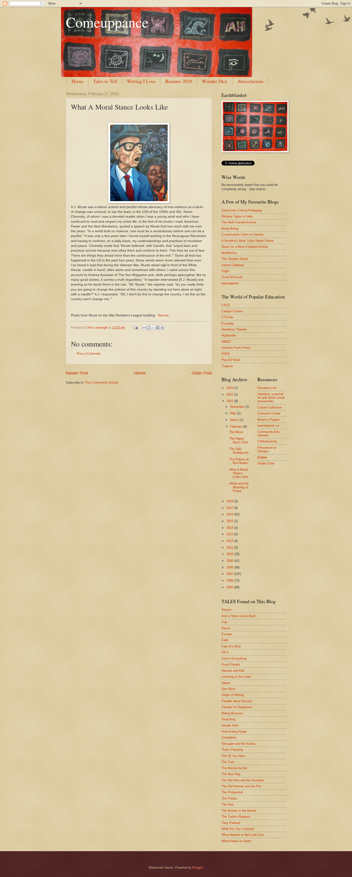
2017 (230, 508)
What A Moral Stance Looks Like (238, 473)
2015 (230, 521)
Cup (224, 622)
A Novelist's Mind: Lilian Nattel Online (247, 241)
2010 (230, 554)
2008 (230, 567)
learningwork (230, 283)
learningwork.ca (268, 425)
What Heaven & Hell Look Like (242, 835)
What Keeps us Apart (236, 841)
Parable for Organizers (237, 707)
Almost (226, 610)
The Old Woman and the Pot (241, 786)
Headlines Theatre (234, 329)
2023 (230, 388)
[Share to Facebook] (157, 327)
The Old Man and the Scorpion (242, 780)
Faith (224, 640)
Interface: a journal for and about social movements (271, 397)
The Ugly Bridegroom (239, 450)
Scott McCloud (231, 277)
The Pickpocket (232, 792)
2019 (230, 501)
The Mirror (236, 432)
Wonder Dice (214, 81)
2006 (230, 580)
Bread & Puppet (268, 419)
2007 (230, 574)
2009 (230, 561)
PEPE (225, 354)
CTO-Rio (227, 317)
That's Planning (232, 749)
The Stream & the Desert (238, 810)
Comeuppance (107, 22)
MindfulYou (229, 253)
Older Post (202, 373)
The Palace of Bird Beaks (239, 461)
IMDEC (226, 341)
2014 (230, 528)
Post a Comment (88, 353)
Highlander (228, 335)
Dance (225, 628)
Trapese (227, 366)
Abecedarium (250, 81)
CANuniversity (267, 441)
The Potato (229, 798)
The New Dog (230, 774)
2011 (230, 547)
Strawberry (228, 737)
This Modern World (234, 259)
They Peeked (230, 823)
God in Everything (233, 658)
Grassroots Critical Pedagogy (241, 210)
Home (77, 81)
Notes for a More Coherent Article (244, 246)
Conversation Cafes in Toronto (242, 234)
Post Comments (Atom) (101, 382)
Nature (226, 683)
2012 (230, 541)
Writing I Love (141, 81)
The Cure (227, 762)
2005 (230, 587)
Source (163, 315)
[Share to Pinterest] (162, 327)
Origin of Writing (232, 695)
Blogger (197, 867)
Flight (225, 271)
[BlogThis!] (148, 327)
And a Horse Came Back (238, 616)
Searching (228, 719)
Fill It (224, 652)
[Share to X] (153, 327)
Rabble (262, 457)
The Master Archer (234, 768)
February (236, 426)
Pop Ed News (230, 360)
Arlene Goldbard (232, 265)
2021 (230, 401)
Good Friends (230, 664)
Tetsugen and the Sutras (238, 743)
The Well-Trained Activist (238, 222)
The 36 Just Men (233, 756)
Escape (226, 634)
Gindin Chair (265, 463)
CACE (225, 305)
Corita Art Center (268, 413)
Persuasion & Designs (266, 449)
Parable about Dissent (236, 701)
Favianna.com (267, 388)
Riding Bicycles (232, 713)
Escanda (227, 323)
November (237, 406)
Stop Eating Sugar (234, 731)
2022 (230, 394)
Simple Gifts (230, 725)
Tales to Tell (105, 81)
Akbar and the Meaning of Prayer (239, 487)
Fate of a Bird (230, 646)
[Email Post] (135, 327)
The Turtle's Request (235, 816)
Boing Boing (229, 228)
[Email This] (144, 327)
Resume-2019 (178, 81)
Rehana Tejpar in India (236, 216)
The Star (227, 804)
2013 (230, 534)
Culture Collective (269, 407)
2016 (230, 514)
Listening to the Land (235, 676)
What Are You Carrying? (238, 829)
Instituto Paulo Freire (235, 347)
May (233, 413)
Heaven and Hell (232, 671)
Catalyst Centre (232, 311)
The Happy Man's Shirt (238, 440)
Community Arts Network (268, 433)
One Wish (228, 689)
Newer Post (77, 373)
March (235, 420)
